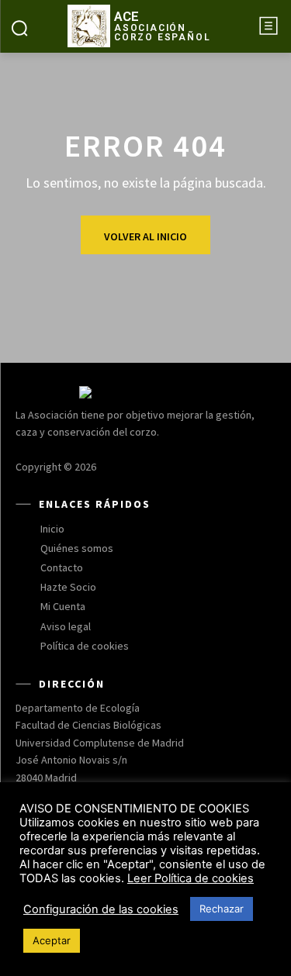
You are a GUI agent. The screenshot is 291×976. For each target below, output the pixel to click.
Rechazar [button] (221, 908)
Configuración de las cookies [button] (100, 909)
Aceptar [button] (52, 940)
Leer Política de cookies (190, 878)
